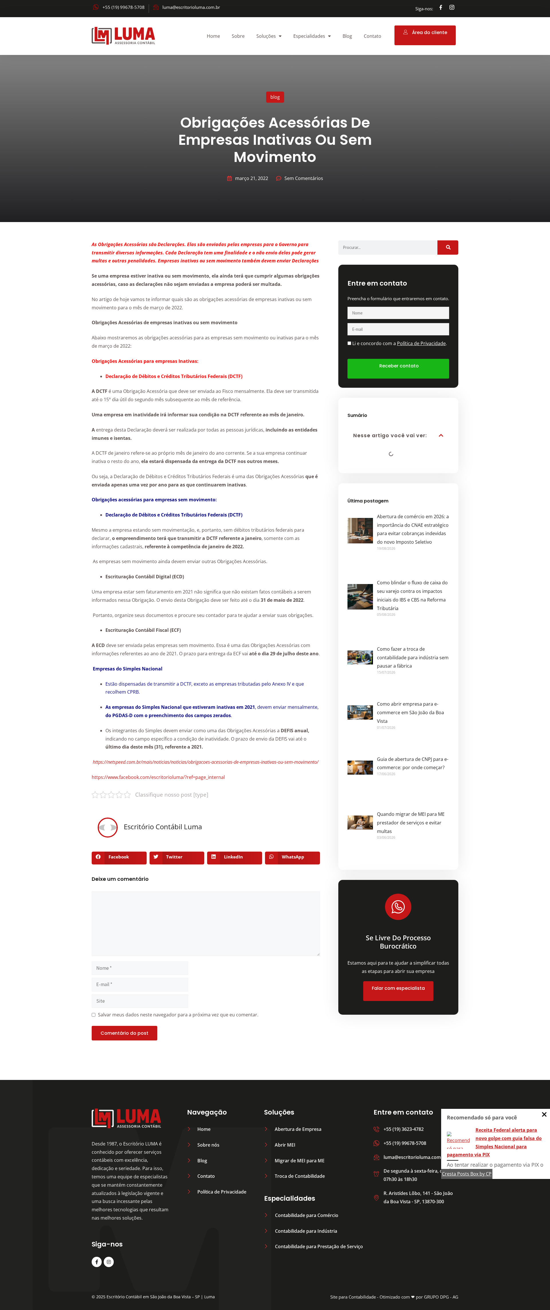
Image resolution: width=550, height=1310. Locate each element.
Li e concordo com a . (399, 343)
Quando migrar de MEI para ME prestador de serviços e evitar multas (411, 822)
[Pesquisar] (447, 247)
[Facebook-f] (441, 7)
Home (213, 36)
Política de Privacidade (421, 343)
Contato (372, 36)
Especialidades (309, 36)
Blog (347, 36)
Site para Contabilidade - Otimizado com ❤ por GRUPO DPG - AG (394, 1297)
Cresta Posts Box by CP (467, 1174)
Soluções (266, 36)
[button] (119, 858)
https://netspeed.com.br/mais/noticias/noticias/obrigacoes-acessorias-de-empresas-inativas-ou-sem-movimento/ (206, 762)
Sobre (238, 36)
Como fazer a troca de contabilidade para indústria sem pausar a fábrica (413, 657)
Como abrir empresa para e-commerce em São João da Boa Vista (410, 712)
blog (275, 97)
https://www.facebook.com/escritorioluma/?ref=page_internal (158, 777)
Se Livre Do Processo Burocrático (398, 942)
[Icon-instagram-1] (452, 7)
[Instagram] (109, 1262)
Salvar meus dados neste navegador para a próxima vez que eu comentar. (178, 1015)
